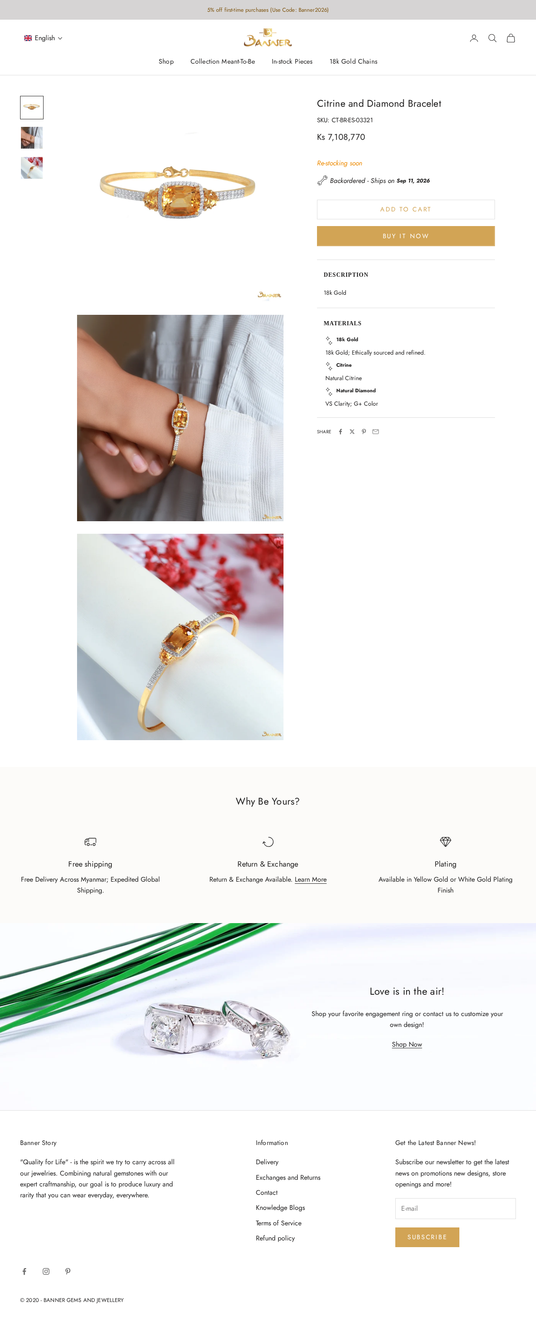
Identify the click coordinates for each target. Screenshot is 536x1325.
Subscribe (427, 1237)
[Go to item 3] (32, 168)
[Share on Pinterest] (364, 431)
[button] (43, 38)
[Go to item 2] (32, 137)
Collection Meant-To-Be (223, 62)
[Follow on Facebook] (24, 1271)
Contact (267, 1192)
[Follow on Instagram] (46, 1271)
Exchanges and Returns (288, 1177)
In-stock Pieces (292, 62)
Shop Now (407, 1044)
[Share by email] (375, 431)
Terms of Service (279, 1223)
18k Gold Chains (353, 62)
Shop (166, 62)
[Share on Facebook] (340, 431)
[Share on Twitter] (352, 431)
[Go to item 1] (32, 107)
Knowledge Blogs (280, 1207)
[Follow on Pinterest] (68, 1271)
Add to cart (406, 209)
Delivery (267, 1162)
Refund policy (275, 1238)
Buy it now (406, 235)
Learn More (311, 879)
